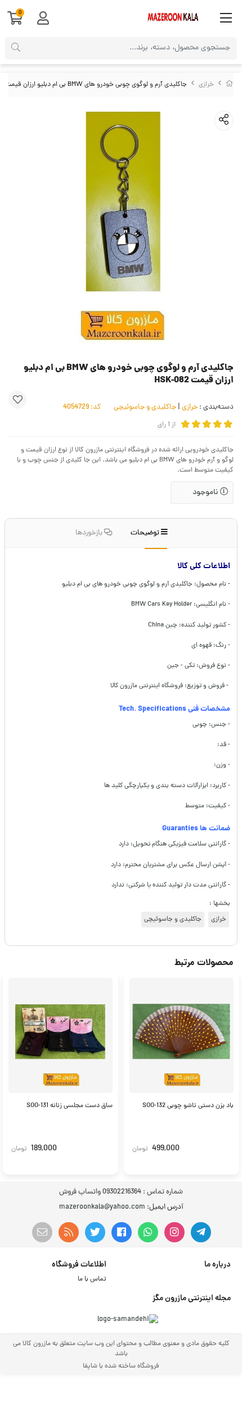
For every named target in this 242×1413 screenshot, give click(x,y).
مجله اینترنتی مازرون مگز (192, 1298)
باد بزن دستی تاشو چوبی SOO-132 (188, 1106)
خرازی (206, 85)
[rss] (69, 1232)
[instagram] (174, 1232)
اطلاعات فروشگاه (79, 1265)
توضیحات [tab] (146, 533)
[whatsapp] (148, 1232)
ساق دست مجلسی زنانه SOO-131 (69, 1106)
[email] (42, 1232)
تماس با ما (92, 1279)
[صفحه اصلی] (230, 85)
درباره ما (217, 1265)
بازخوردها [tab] (89, 533)
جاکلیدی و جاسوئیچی (145, 407)
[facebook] (121, 1232)
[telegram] (201, 1232)
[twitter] (95, 1232)
